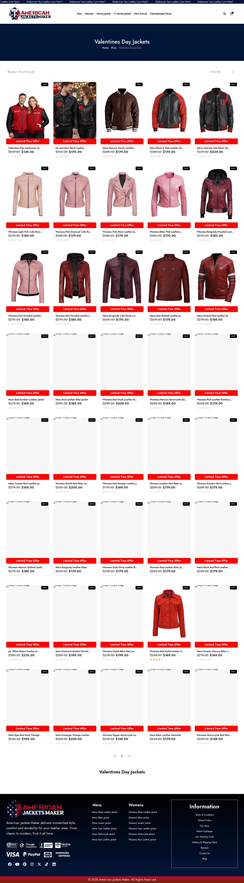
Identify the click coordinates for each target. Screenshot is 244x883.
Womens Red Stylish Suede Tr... (167, 651)
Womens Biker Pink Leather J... (166, 231)
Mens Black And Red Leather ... (213, 567)
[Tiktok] (46, 864)
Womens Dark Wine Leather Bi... (120, 567)
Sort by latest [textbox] (215, 71)
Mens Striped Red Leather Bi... (213, 315)
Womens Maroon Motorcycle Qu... (168, 399)
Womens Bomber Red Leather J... (214, 483)
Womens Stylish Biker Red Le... (119, 651)
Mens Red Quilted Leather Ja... (166, 315)
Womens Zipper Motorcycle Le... (120, 735)
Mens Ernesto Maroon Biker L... (213, 651)
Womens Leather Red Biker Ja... (166, 483)
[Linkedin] (54, 864)
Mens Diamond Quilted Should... (72, 651)
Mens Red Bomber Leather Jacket (26, 399)
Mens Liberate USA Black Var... (213, 148)
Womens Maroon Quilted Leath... (26, 567)
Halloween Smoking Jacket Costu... (30, 871)
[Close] (43, 865)
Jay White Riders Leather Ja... (23, 651)
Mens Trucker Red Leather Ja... (24, 483)
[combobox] (221, 71)
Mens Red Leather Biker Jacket (71, 399)
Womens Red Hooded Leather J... (73, 315)
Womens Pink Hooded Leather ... (25, 315)
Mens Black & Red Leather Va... (166, 148)
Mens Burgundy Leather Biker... (71, 567)
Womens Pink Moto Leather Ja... (120, 231)
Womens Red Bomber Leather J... (120, 483)
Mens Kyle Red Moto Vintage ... (25, 735)
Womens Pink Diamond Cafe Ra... (73, 231)
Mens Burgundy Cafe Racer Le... (120, 315)
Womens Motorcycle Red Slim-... (214, 735)
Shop (113, 47)
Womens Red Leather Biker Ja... (166, 567)
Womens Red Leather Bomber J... (214, 399)
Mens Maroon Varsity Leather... (119, 148)
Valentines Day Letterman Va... (24, 148)
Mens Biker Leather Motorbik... (166, 735)
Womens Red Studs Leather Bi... (120, 399)
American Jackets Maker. (114, 879)
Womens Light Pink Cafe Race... (25, 231)
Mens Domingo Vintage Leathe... (72, 735)
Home (105, 47)
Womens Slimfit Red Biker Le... (71, 483)
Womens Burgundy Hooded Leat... (215, 231)
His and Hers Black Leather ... (71, 148)
